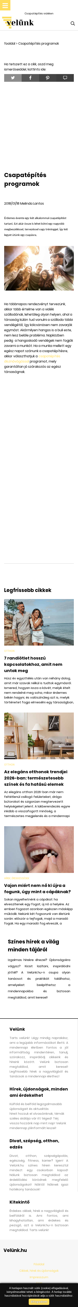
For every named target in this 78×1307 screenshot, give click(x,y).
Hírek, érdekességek (16, 878)
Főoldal (39, 1264)
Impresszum (39, 1277)
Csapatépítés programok (38, 43)
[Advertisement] (39, 126)
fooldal (9, 43)
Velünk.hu (15, 1250)
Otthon (9, 651)
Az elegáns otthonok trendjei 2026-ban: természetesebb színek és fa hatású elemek (35, 778)
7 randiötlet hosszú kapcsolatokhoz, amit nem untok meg (33, 664)
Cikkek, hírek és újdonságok (39, 1271)
